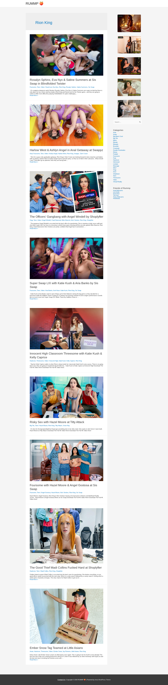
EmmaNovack (135, 73)
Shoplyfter (90, 220)
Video (42, 87)
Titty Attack (58, 425)
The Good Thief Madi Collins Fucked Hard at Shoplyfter (66, 567)
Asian (31, 651)
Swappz (76, 153)
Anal (31, 153)
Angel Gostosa (46, 492)
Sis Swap (91, 87)
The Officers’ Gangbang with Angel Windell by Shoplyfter (66, 216)
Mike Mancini (66, 220)
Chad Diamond (56, 220)
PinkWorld (116, 198)
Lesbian (115, 164)
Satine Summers (82, 87)
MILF (114, 168)
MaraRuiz (137, 116)
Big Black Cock (118, 136)
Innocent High (53, 361)
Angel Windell (46, 220)
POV (114, 172)
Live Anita (116, 192)
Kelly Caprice (70, 361)
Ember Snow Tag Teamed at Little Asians (56, 647)
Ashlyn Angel (53, 153)
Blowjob (115, 144)
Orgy (31, 220)
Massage (116, 166)
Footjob (115, 154)
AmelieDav (136, 31)
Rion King (62, 87)
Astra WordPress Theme (103, 680)
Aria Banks (49, 290)
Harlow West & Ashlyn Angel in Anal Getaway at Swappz (66, 150)
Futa (114, 158)
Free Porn (116, 193)
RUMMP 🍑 (35, 3)
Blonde (115, 142)
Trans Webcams (118, 197)
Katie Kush (64, 290)
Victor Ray (66, 425)
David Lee (49, 87)
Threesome (40, 361)
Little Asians (75, 651)
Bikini (115, 140)
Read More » (34, 95)
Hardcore (33, 361)
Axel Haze (56, 290)
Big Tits (32, 425)
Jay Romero (66, 651)
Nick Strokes (75, 220)
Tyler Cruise (84, 153)
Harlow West (62, 153)
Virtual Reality (117, 182)
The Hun (116, 195)
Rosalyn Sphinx (71, 87)
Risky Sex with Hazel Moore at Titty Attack (57, 422)
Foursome (33, 87)
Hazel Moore (43, 425)
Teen (38, 87)
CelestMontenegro (134, 94)
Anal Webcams (118, 190)
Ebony (115, 152)
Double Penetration (119, 150)
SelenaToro (136, 52)
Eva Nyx (55, 87)
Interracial (116, 162)
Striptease (116, 174)
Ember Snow (58, 651)
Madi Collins (44, 571)
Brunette (116, 146)
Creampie (116, 148)
